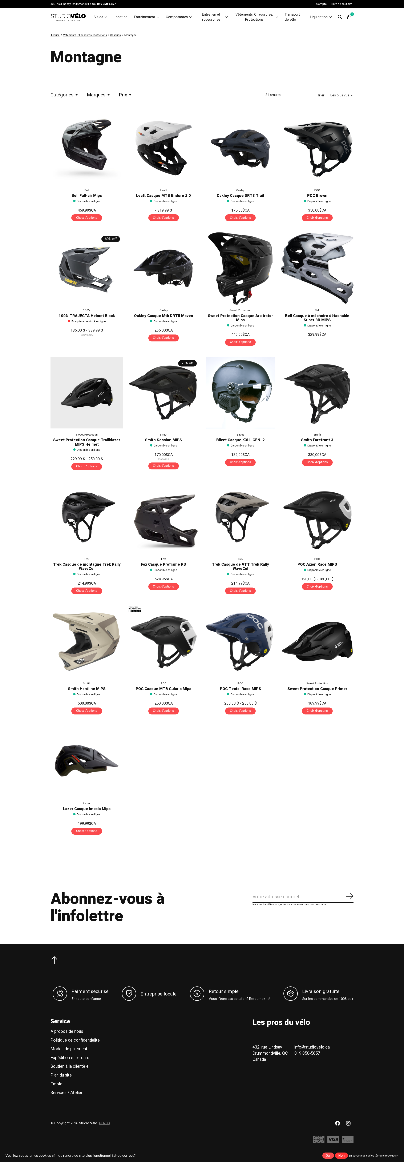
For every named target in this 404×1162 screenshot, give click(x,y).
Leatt (163, 190)
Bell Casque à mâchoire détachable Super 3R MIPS (317, 318)
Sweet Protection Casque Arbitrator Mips (240, 318)
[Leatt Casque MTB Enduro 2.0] (163, 148)
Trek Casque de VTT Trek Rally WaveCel (240, 567)
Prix (123, 95)
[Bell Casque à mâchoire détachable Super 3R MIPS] (317, 268)
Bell (87, 190)
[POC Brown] (317, 148)
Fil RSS (104, 1123)
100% (86, 310)
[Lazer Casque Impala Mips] (86, 761)
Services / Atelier (66, 1093)
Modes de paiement (68, 1049)
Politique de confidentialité (75, 1040)
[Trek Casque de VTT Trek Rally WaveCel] (240, 517)
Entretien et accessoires (211, 17)
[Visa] (333, 1141)
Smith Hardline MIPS (87, 689)
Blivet (240, 435)
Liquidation (319, 17)
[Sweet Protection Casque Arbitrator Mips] (240, 268)
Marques (96, 95)
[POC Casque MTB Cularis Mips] (163, 641)
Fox (163, 559)
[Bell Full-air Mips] (86, 148)
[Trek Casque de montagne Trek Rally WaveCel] (86, 517)
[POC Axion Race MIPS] (317, 517)
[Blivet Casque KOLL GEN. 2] (240, 393)
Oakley (240, 190)
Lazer (86, 803)
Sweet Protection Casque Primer (317, 689)
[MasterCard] (318, 1141)
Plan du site (61, 1075)
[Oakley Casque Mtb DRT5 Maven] (163, 268)
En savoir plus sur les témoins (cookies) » (374, 1156)
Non (341, 1155)
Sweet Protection (240, 310)
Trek (86, 559)
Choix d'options (86, 218)
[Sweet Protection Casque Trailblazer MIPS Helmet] (86, 393)
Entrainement (144, 17)
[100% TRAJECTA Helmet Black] (86, 268)
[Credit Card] (348, 1141)
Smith (163, 435)
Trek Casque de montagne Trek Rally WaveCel (87, 567)
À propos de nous (66, 1031)
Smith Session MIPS (163, 440)
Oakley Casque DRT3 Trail (240, 196)
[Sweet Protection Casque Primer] (317, 641)
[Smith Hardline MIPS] (86, 641)
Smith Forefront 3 (317, 440)
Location (121, 17)
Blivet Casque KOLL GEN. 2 (240, 440)
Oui (328, 1155)
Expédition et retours (69, 1058)
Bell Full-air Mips (87, 196)
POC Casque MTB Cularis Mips (163, 689)
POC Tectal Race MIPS (240, 689)
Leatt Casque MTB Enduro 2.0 (163, 196)
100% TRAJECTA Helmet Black (87, 316)
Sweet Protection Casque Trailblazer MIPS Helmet (86, 442)
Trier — (322, 95)
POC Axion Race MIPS (317, 564)
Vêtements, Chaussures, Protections (254, 17)
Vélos (98, 17)
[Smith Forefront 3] (317, 393)
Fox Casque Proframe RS (163, 564)
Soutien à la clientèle (69, 1066)
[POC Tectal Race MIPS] (240, 641)
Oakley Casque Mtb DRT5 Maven (163, 316)
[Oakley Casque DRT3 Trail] (240, 148)
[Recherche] (340, 17)
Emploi (56, 1084)
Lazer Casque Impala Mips (86, 809)
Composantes (177, 17)
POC (317, 190)
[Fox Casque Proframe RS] (163, 517)
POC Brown (317, 196)
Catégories (61, 95)
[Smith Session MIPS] (163, 393)
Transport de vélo (292, 17)
